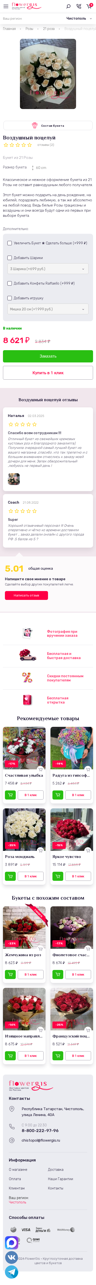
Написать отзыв (26, 595)
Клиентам (17, 1188)
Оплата (15, 1179)
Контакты (55, 1188)
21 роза (49, 29)
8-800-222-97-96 (40, 1130)
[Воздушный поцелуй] (48, 74)
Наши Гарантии (60, 1179)
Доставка (56, 1170)
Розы (29, 29)
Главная (9, 29)
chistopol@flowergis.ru (41, 1140)
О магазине (18, 1170)
